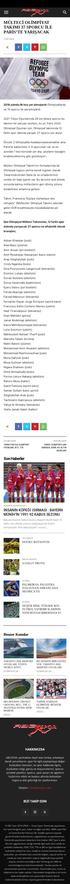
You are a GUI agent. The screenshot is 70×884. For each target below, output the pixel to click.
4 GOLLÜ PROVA (33, 563)
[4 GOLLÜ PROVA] (11, 567)
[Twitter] (26, 47)
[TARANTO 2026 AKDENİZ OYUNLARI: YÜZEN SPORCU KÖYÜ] (19, 649)
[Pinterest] (35, 47)
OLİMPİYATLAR (11, 671)
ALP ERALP (27, 538)
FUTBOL (26, 581)
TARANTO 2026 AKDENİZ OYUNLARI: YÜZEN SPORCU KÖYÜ (18, 664)
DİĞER (7, 715)
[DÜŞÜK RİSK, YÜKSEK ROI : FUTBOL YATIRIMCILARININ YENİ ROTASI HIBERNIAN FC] (11, 610)
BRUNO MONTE (29, 559)
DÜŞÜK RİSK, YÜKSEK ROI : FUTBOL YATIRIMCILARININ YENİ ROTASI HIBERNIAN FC (42, 609)
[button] (6, 12)
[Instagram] (35, 812)
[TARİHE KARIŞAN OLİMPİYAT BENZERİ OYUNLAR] (51, 689)
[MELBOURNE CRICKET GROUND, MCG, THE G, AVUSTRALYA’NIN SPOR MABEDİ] (19, 689)
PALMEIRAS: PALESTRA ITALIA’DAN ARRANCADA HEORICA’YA (40, 588)
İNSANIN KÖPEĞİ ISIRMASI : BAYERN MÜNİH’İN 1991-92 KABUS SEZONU (33, 512)
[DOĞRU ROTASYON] (11, 546)
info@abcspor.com (40, 787)
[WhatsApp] (43, 47)
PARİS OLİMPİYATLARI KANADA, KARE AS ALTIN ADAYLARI (54, 447)
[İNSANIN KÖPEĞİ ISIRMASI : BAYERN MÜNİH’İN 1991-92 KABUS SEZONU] (34, 482)
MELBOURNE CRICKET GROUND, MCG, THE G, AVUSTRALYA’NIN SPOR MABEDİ (18, 706)
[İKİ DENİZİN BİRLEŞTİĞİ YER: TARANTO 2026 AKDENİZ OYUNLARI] (51, 649)
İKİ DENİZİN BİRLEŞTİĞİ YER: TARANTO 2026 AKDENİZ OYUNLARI (51, 664)
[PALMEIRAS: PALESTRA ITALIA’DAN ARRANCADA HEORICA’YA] (11, 588)
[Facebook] (18, 47)
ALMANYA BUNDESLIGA (14, 506)
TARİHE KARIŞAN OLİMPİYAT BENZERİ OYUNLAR (48, 704)
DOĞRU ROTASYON (36, 542)
